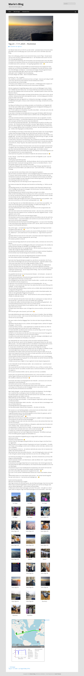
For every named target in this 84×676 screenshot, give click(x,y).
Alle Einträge (17, 11)
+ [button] (13, 621)
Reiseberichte (25, 11)
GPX (43, 646)
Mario (20, 46)
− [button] (13, 622)
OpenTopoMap (41, 645)
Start (10, 11)
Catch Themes (58, 674)
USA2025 (47, 620)
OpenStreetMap (35, 645)
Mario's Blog (16, 4)
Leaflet (31, 645)
